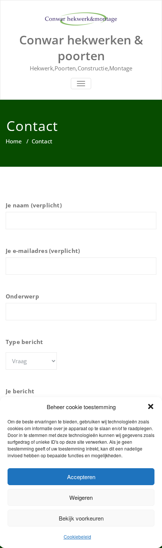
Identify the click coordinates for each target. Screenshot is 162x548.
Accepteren (81, 477)
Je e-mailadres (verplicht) (43, 250)
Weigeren (81, 497)
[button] (150, 406)
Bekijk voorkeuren (81, 518)
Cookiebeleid (77, 536)
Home (14, 141)
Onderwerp (22, 296)
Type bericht (24, 342)
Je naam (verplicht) (34, 205)
